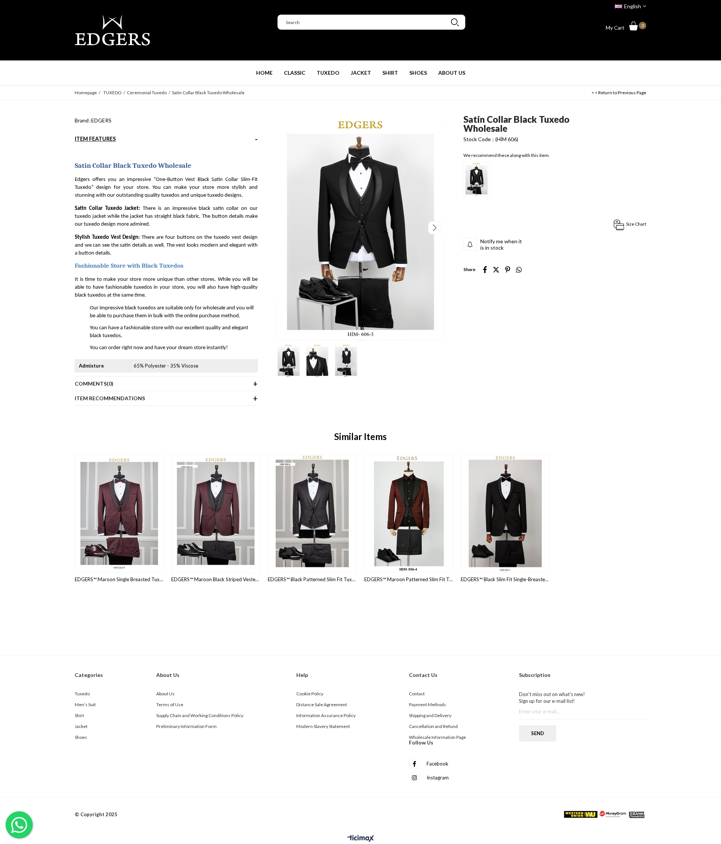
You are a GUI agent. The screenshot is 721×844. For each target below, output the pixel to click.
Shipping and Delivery (430, 715)
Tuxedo (82, 693)
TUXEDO (328, 72)
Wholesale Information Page (437, 737)
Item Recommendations (110, 398)
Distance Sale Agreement (321, 704)
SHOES (418, 72)
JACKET (361, 72)
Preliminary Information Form (186, 726)
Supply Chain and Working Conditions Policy (199, 715)
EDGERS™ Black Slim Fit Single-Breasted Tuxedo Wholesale (505, 579)
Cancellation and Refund (433, 726)
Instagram (437, 778)
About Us (165, 693)
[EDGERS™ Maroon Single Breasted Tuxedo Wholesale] (119, 513)
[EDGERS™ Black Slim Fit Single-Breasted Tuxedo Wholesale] (505, 513)
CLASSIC (294, 72)
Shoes (81, 737)
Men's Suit (85, 704)
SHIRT (390, 72)
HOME (264, 72)
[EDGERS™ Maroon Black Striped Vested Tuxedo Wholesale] (216, 513)
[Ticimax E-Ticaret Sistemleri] (360, 838)
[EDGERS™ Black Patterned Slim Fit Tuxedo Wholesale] (312, 513)
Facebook (436, 764)
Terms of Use (169, 704)
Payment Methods (427, 704)
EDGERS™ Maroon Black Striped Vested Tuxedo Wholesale (215, 579)
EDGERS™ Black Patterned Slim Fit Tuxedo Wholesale (312, 579)
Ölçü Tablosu (630, 225)
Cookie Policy (309, 693)
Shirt (79, 715)
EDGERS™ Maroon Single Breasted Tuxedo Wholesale (119, 579)
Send (537, 733)
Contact (417, 693)
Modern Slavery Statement (323, 726)
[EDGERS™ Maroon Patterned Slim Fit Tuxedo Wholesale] (409, 513)
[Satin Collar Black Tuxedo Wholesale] (476, 179)
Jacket (81, 726)
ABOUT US (451, 72)
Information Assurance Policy (326, 715)
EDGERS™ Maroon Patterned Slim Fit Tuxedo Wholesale (408, 579)
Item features (95, 139)
